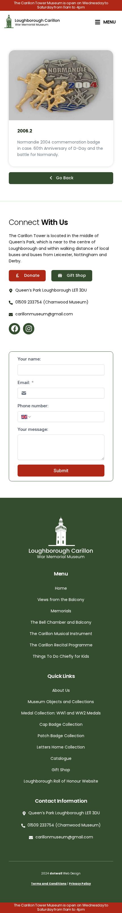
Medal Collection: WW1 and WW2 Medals (61, 713)
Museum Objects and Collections (61, 702)
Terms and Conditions (48, 884)
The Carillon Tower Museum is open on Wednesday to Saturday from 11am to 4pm (61, 5)
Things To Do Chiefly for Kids (61, 656)
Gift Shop (61, 770)
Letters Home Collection (61, 747)
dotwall (56, 873)
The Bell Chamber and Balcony (60, 622)
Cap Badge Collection (61, 724)
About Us (61, 690)
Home (61, 588)
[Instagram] (28, 328)
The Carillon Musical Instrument (61, 633)
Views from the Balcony (60, 599)
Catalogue (61, 758)
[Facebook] (14, 328)
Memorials (61, 611)
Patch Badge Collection (61, 736)
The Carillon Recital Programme (61, 645)
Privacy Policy (80, 884)
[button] (61, 178)
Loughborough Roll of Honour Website (61, 781)
